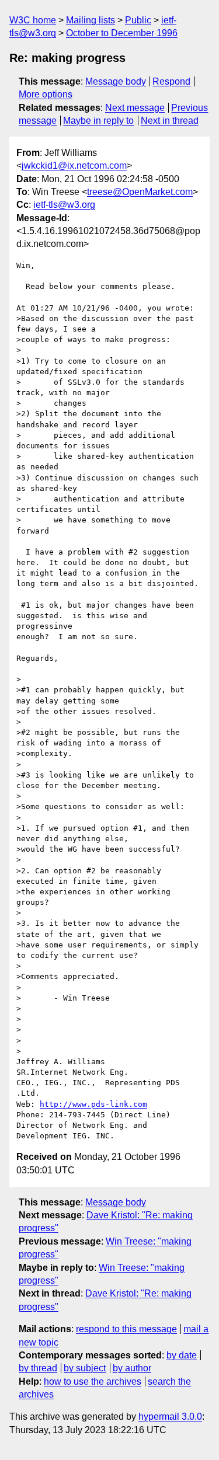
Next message (135, 108)
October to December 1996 (122, 33)
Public (138, 20)
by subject (85, 1368)
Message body (115, 81)
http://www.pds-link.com (93, 1104)
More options (45, 94)
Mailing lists (90, 20)
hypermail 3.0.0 (170, 1416)
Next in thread (170, 121)
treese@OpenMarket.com (140, 192)
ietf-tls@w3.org (64, 205)
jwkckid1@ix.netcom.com (74, 165)
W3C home (32, 20)
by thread (38, 1368)
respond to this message (126, 1329)
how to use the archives (92, 1381)
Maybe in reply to (98, 121)
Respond (171, 81)
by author (132, 1368)
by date (181, 1355)
